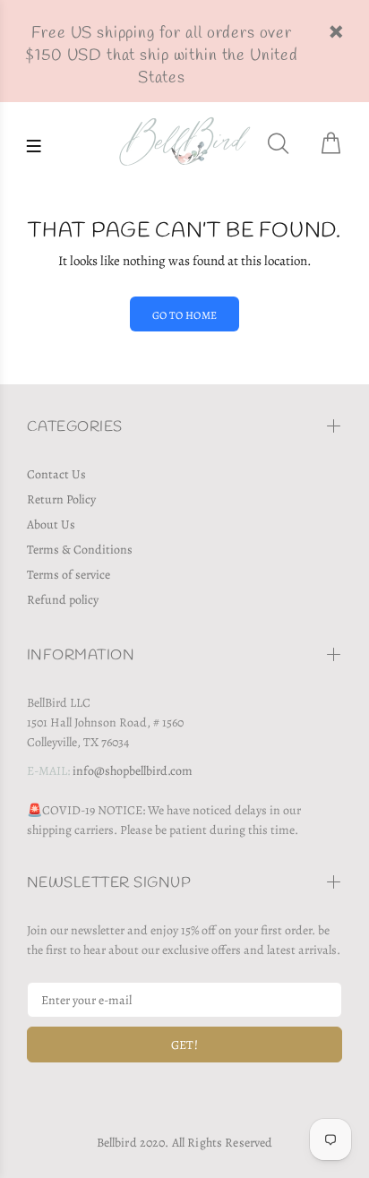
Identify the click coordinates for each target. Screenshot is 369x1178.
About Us (51, 524)
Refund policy (63, 599)
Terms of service (68, 574)
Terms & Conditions (80, 549)
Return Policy (61, 499)
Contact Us (56, 474)
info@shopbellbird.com (133, 770)
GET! (185, 1044)
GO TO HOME (185, 315)
